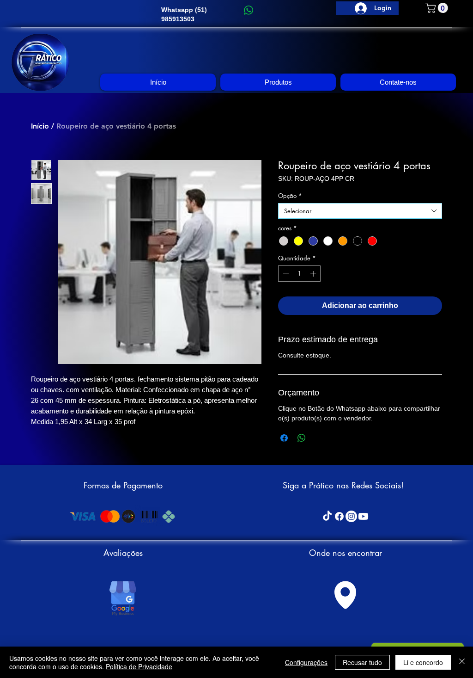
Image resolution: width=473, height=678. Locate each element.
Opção (290, 195)
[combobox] (360, 211)
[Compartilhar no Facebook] (284, 438)
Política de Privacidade (139, 666)
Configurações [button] (306, 662)
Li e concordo (423, 662)
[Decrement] (285, 274)
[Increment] (314, 274)
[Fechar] (461, 662)
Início (40, 126)
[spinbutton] (300, 274)
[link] (437, 8)
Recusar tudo (362, 662)
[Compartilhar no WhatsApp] (301, 438)
